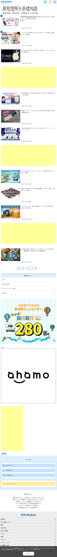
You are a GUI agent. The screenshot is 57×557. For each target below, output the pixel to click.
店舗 (45, 3)
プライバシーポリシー (24, 549)
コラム (7, 6)
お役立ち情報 (11, 10)
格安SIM (34, 10)
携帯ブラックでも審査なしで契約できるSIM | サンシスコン (28, 499)
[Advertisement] (28, 77)
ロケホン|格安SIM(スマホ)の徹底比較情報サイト (28, 503)
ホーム (2, 6)
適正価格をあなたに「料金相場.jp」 (28, 507)
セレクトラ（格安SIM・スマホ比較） (28, 505)
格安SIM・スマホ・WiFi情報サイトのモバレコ (28, 501)
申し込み (50, 3)
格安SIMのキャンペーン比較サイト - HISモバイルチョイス (28, 497)
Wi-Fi (3, 10)
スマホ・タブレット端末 (23, 10)
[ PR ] (2, 347)
